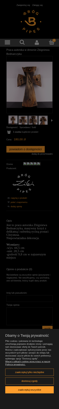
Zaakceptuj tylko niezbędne (29, 372)
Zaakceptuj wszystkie (29, 389)
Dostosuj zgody (29, 381)
